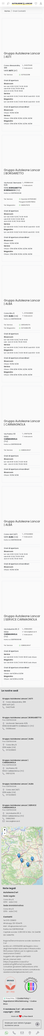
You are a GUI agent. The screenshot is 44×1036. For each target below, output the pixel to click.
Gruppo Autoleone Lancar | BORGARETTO (21, 717)
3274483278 (26, 328)
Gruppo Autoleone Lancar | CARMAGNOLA (15, 761)
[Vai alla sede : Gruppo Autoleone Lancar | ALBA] (22, 281)
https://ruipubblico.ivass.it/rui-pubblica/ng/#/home (16, 963)
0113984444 (28, 182)
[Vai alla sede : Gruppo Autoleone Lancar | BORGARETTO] (22, 151)
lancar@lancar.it (30, 632)
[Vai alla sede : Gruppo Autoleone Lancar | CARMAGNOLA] (22, 402)
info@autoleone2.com (17, 926)
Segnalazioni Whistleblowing (15, 1001)
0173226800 (28, 313)
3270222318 (25, 75)
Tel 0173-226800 (9, 920)
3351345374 (25, 325)
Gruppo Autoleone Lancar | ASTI (17, 698)
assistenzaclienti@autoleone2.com (18, 972)
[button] (32, 859)
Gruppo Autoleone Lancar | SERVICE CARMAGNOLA (19, 806)
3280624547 (26, 450)
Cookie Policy (23, 998)
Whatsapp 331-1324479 (12, 923)
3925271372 (25, 205)
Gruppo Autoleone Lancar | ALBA (17, 739)
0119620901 (28, 629)
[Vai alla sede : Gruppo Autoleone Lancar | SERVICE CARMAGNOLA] (22, 597)
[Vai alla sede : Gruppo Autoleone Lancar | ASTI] (22, 34)
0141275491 (28, 65)
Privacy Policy (10, 998)
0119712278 (28, 434)
